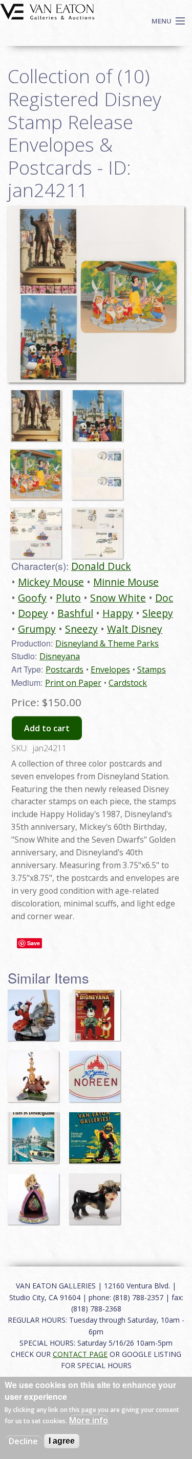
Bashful (75, 613)
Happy (117, 613)
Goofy (32, 598)
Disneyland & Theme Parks (107, 643)
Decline (23, 1441)
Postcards (64, 669)
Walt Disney (134, 629)
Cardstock (128, 682)
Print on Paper (73, 682)
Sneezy (81, 629)
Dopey (33, 613)
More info (88, 1420)
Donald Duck (101, 566)
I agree (62, 1441)
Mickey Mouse (51, 582)
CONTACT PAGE (80, 1354)
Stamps (151, 669)
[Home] (47, 10)
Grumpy (37, 629)
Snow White (118, 598)
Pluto (68, 598)
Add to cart (47, 728)
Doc (164, 598)
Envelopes (110, 669)
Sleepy (157, 613)
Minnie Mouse (126, 582)
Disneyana (59, 656)
